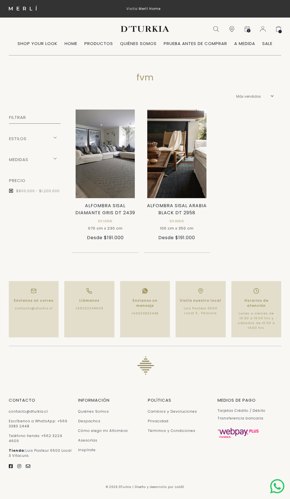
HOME (71, 43)
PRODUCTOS (98, 43)
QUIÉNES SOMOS (138, 43)
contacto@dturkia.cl (34, 308)
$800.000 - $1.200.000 (37, 191)
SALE (267, 43)
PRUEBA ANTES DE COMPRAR (195, 43)
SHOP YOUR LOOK (37, 43)
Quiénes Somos (93, 411)
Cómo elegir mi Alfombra (103, 430)
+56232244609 (89, 308)
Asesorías (87, 440)
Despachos (89, 421)
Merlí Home (150, 8)
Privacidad (158, 421)
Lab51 (179, 487)
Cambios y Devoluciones (172, 411)
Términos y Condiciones (171, 430)
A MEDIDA (244, 43)
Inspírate (87, 449)
